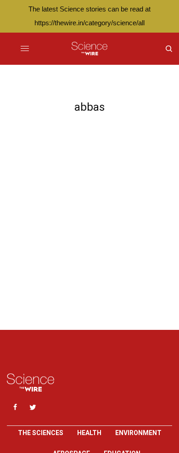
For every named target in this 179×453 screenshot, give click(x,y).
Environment (138, 432)
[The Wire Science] (89, 49)
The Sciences (40, 432)
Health (89, 432)
